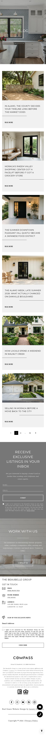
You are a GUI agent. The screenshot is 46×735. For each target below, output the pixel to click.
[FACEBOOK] (11, 702)
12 (30, 433)
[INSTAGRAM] (17, 702)
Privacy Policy (31, 510)
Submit (23, 498)
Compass (12, 670)
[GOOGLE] (29, 702)
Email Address (8, 623)
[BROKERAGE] (34, 702)
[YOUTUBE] (23, 702)
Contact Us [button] (23, 563)
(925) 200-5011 (11, 597)
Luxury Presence (36, 709)
